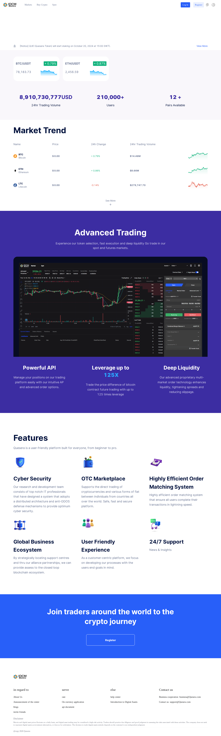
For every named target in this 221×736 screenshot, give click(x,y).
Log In (185, 5)
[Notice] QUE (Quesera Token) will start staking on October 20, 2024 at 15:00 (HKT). (65, 46)
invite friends (19, 712)
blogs (15, 707)
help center (115, 697)
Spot (54, 5)
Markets (28, 5)
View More (202, 46)
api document (68, 707)
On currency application (73, 702)
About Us (17, 697)
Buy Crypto (42, 5)
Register (198, 5)
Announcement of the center (26, 702)
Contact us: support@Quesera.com (175, 702)
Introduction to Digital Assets (123, 702)
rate (63, 697)
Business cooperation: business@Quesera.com (180, 697)
